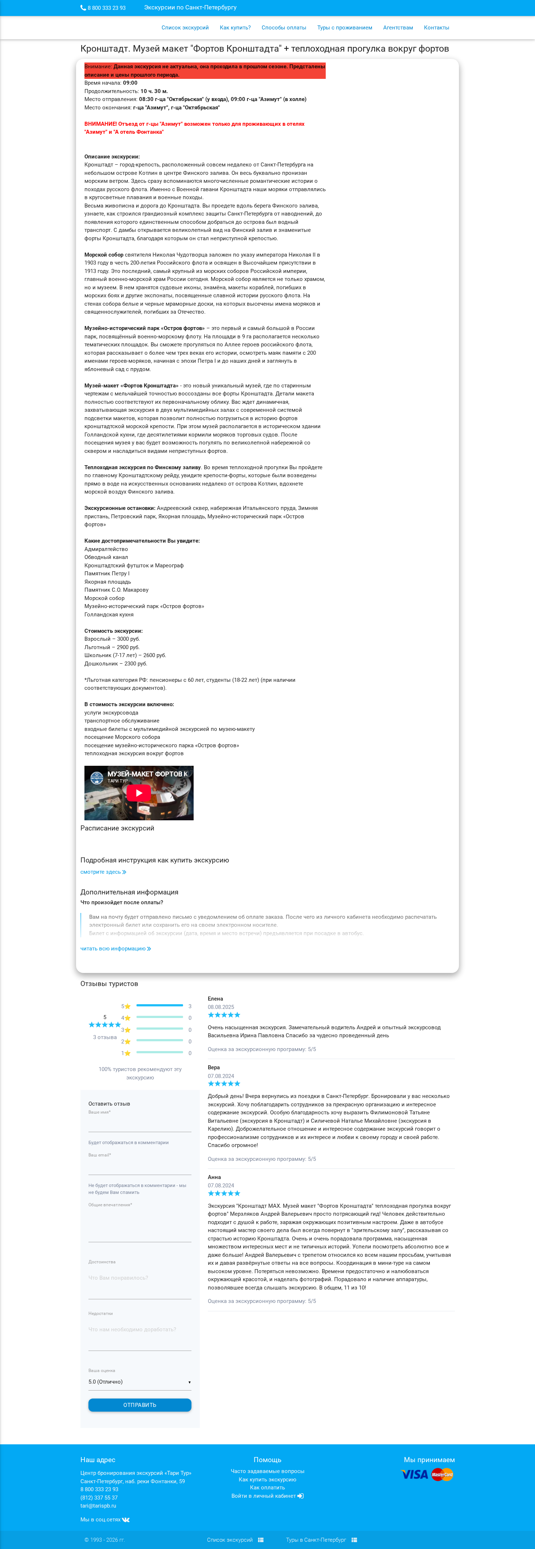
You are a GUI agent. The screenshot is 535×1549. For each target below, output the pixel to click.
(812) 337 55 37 (99, 1497)
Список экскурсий (185, 27)
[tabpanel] (331, 1153)
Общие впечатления (110, 1204)
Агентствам (398, 27)
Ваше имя (99, 1112)
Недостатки (100, 1313)
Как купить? (235, 27)
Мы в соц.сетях (101, 1519)
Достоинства (102, 1261)
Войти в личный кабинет (264, 1496)
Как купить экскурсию (267, 1479)
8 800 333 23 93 (99, 1489)
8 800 (106, 8)
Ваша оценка (101, 1370)
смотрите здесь (101, 872)
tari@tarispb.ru (98, 1505)
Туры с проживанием (344, 27)
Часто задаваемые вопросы (268, 1471)
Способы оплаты (284, 27)
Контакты (436, 27)
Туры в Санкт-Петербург (316, 1540)
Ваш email (99, 1155)
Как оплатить (267, 1487)
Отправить (139, 1405)
